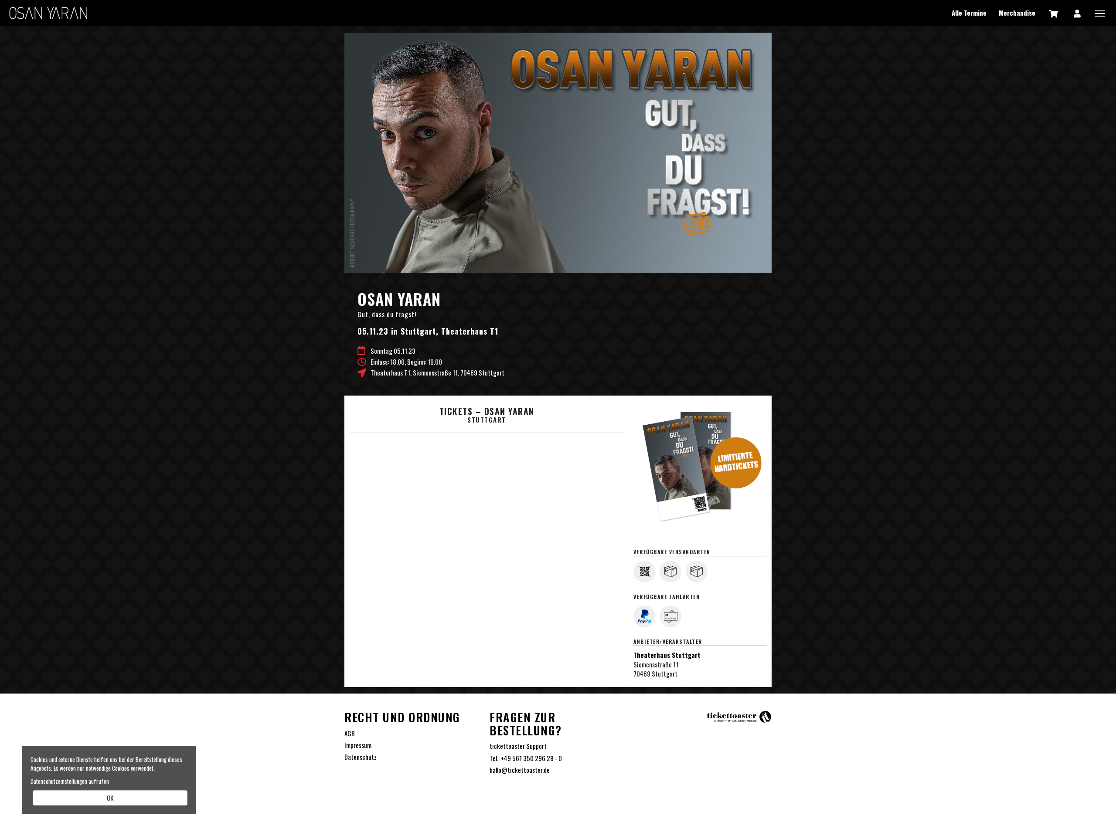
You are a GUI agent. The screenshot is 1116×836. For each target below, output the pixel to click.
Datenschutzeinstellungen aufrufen (70, 781)
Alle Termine (969, 12)
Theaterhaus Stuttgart (667, 655)
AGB (349, 733)
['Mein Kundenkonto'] (1077, 13)
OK (110, 797)
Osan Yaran (48, 13)
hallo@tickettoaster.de (520, 770)
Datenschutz (360, 757)
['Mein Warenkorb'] (1054, 13)
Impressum (357, 745)
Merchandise (1017, 12)
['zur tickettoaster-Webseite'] (739, 716)
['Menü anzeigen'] (1100, 13)
